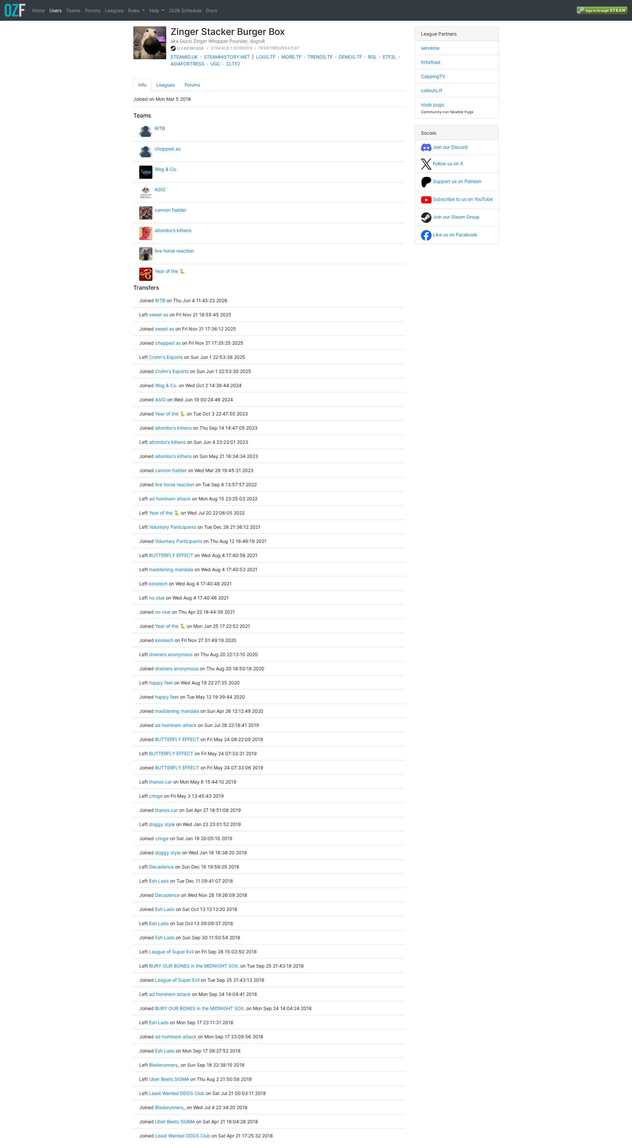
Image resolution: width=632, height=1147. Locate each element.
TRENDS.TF (320, 57)
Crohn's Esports (166, 357)
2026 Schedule (185, 10)
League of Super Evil (171, 951)
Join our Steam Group (456, 217)
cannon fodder (170, 210)
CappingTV (433, 76)
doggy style (162, 824)
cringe (156, 796)
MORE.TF (291, 57)
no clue (157, 597)
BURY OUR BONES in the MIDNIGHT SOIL (194, 966)
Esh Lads (159, 881)
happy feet (161, 682)
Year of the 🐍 (170, 271)
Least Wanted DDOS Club (177, 1093)
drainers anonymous (171, 654)
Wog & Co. (166, 169)
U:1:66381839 (190, 48)
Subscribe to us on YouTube (462, 199)
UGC (215, 64)
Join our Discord (450, 147)
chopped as (167, 148)
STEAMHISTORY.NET (227, 57)
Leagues (114, 10)
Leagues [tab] (165, 85)
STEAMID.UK (184, 57)
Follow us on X (447, 163)
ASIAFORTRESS (187, 64)
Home (38, 10)
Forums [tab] (192, 85)
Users (55, 10)
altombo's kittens (173, 230)
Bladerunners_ (164, 1065)
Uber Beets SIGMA (169, 1079)
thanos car (160, 782)
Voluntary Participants (172, 527)
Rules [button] (134, 10)
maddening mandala (171, 569)
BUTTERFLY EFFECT (171, 555)
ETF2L (389, 57)
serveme (430, 48)
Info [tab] (142, 85)
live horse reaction (174, 250)
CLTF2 (233, 64)
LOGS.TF (266, 57)
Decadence (161, 866)
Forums (92, 10)
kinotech (158, 583)
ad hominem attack (170, 498)
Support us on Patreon (456, 181)
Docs (211, 10)
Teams (73, 10)
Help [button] (155, 10)
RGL (372, 57)
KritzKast (430, 62)
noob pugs (432, 104)
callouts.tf (431, 90)
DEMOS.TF (350, 57)
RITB (160, 128)
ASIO (160, 189)
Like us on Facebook (454, 234)
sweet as (158, 314)
